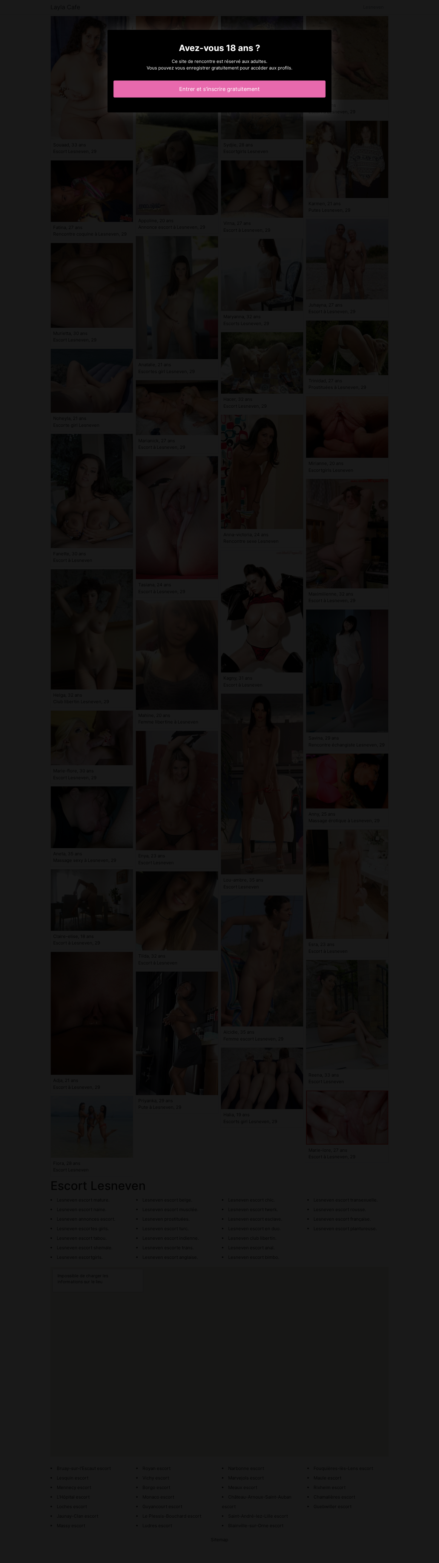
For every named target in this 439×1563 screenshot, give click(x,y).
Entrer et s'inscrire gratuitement (219, 89)
